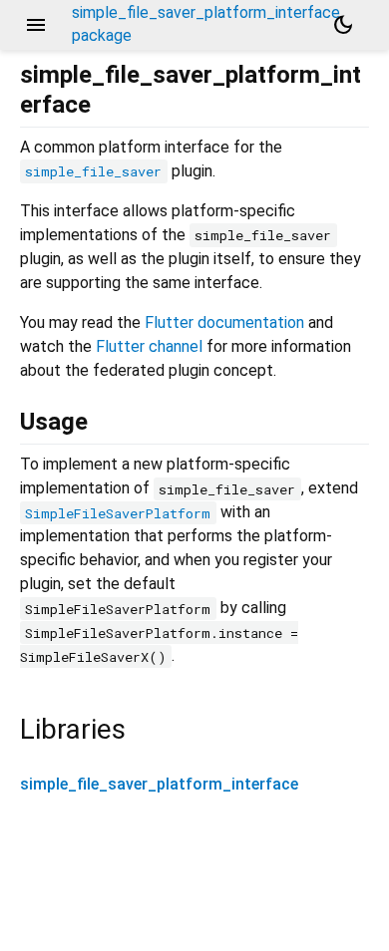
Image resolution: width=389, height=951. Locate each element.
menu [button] (36, 25)
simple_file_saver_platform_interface (159, 784)
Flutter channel (149, 346)
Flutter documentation (224, 322)
